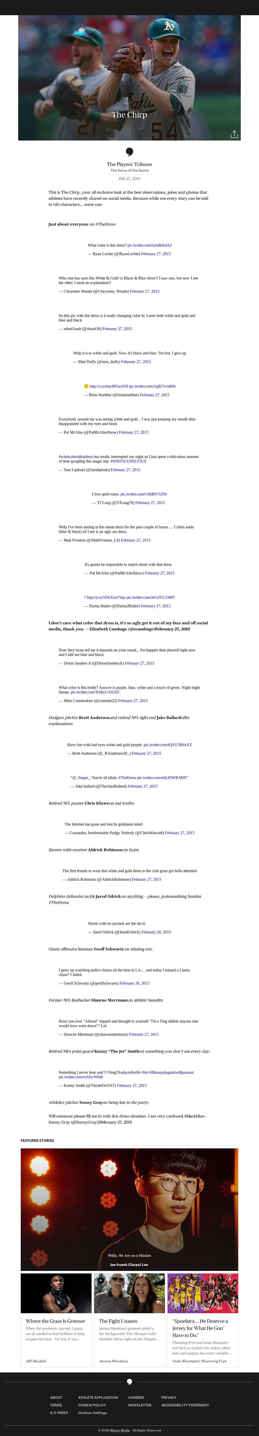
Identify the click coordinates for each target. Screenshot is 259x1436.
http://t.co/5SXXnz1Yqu (106, 597)
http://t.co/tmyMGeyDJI (109, 386)
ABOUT (56, 1397)
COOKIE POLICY (92, 1405)
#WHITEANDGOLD (128, 461)
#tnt (145, 1072)
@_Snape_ (81, 777)
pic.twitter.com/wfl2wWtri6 (81, 1077)
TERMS (56, 1405)
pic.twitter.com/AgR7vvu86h (152, 386)
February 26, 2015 (156, 932)
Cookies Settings (92, 1412)
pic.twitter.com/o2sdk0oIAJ (149, 245)
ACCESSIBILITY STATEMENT (185, 1405)
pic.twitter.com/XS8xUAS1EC (95, 692)
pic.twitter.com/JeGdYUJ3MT (150, 597)
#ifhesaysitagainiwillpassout (171, 1072)
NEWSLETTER (139, 1405)
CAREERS (136, 1397)
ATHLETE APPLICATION (98, 1397)
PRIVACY (169, 1397)
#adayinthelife (129, 1072)
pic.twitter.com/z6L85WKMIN (162, 777)
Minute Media (120, 1430)
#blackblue (194, 1116)
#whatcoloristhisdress (76, 456)
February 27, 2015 (156, 254)
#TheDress (127, 777)
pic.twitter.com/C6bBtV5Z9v (143, 494)
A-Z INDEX (59, 1412)
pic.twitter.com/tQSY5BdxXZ (168, 745)
